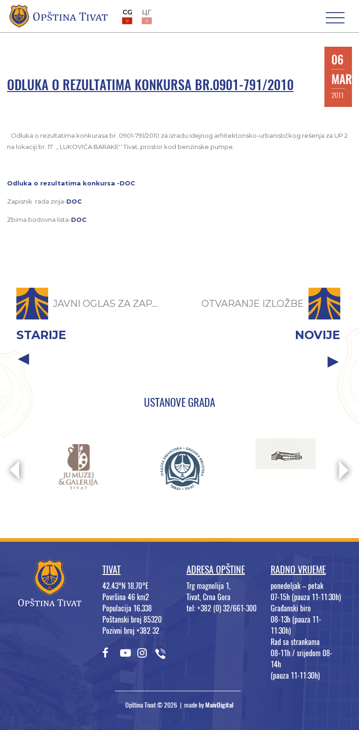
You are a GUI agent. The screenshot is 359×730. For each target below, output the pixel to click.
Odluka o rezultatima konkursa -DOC (71, 183)
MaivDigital (219, 705)
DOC (74, 201)
